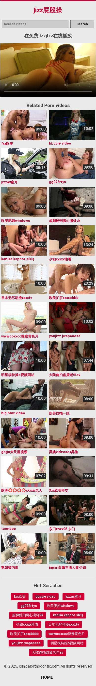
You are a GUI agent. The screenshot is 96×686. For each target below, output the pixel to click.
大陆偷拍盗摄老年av (47, 652)
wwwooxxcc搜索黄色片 (66, 634)
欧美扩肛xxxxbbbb (24, 634)
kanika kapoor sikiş (68, 615)
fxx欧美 (20, 596)
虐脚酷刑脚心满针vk (27, 615)
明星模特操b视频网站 (66, 643)
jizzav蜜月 (73, 596)
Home (47, 677)
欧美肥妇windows (61, 606)
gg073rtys (28, 606)
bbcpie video (45, 596)
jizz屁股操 (48, 10)
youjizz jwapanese (26, 643)
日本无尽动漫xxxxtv (63, 624)
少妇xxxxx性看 (27, 624)
